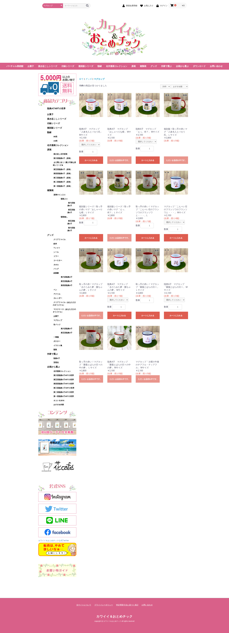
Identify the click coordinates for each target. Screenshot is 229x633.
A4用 (55, 141)
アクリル (57, 294)
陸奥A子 (57, 358)
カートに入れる (91, 160)
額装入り (64, 199)
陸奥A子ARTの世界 (56, 108)
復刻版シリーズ (85, 66)
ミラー (56, 256)
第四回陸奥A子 (66, 285)
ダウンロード (199, 66)
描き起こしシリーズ (47, 66)
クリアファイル (60, 239)
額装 (55, 350)
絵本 (55, 244)
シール (56, 252)
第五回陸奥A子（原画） (63, 169)
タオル (56, 265)
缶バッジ (57, 324)
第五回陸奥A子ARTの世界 (64, 380)
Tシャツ (57, 248)
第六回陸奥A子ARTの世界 (64, 375)
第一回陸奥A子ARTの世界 (64, 396)
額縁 (100, 66)
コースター (58, 260)
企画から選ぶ (182, 66)
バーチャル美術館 (14, 66)
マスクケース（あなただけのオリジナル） (64, 310)
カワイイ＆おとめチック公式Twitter (53, 540)
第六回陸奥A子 (66, 277)
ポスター (57, 341)
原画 (133, 66)
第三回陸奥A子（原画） (63, 178)
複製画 (143, 66)
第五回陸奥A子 (66, 281)
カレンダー (58, 298)
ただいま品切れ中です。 (120, 160)
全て (81, 79)
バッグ (56, 269)
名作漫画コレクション (116, 66)
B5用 (55, 137)
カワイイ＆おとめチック (114, 616)
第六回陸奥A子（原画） (63, 158)
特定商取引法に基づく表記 (127, 605)
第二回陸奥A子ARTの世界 (64, 392)
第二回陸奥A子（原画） (63, 182)
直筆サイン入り (60, 195)
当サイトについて (83, 605)
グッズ (154, 66)
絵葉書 (56, 273)
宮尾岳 (56, 362)
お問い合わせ (216, 66)
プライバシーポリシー (103, 605)
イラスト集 (58, 345)
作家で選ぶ (166, 66)
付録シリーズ (67, 66)
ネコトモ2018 (59, 400)
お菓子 (31, 66)
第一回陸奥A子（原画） (63, 186)
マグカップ (58, 320)
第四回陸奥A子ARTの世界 (64, 384)
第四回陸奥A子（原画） (63, 173)
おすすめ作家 (59, 405)
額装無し (64, 217)
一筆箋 (56, 337)
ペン (55, 290)
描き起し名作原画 (60, 154)
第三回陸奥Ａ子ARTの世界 (64, 388)
